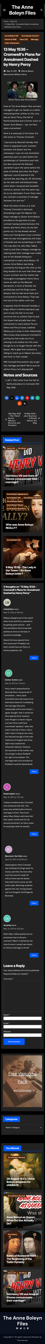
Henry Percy (21, 74)
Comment (8, 979)
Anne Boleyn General (32, 498)
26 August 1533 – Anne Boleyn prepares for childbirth (21, 1182)
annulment (9, 74)
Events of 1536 (10, 39)
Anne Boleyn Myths (15, 501)
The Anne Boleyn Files (22, 10)
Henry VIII (24, 39)
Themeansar (22, 1340)
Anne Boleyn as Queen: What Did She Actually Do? (21, 1220)
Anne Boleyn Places (15, 505)
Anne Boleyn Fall (11, 36)
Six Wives (22, 448)
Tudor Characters (12, 43)
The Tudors (12, 1234)
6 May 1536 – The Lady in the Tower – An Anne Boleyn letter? (21, 570)
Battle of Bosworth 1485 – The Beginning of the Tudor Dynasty (22, 1259)
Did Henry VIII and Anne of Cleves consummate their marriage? (22, 479)
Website (7, 1031)
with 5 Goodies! (22, 1090)
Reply (34, 658)
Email (6, 1023)
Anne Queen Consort (30, 36)
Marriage (34, 39)
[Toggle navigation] (4, 10)
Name (6, 1015)
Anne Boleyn (28, 71)
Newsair (35, 1337)
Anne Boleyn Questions (16, 509)
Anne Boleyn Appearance (17, 494)
